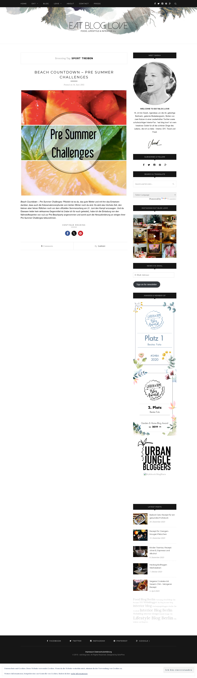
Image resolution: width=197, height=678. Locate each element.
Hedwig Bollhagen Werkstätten (158, 566)
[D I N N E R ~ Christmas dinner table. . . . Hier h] (169, 222)
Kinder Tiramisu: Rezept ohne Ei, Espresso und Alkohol (160, 550)
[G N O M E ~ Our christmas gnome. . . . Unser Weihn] (155, 222)
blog (46, 4)
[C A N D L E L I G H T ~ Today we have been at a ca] (155, 236)
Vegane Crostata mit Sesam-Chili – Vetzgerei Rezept (161, 584)
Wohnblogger (150, 602)
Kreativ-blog (168, 603)
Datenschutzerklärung (103, 651)
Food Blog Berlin (144, 599)
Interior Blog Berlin (156, 610)
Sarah (101, 246)
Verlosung (159, 600)
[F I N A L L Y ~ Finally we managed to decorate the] (169, 236)
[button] (67, 233)
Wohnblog (138, 613)
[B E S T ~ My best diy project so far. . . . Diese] (169, 250)
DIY (141, 602)
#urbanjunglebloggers (160, 606)
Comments (47, 246)
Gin (171, 614)
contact (84, 4)
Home (24, 4)
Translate (171, 199)
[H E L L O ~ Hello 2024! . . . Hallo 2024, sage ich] (140, 222)
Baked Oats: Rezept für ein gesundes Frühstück (162, 516)
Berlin (171, 606)
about (70, 4)
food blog (168, 599)
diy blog (160, 603)
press (97, 4)
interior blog (142, 606)
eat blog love (143, 622)
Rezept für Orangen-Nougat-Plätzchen (159, 532)
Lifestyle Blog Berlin (153, 618)
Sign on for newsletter (146, 284)
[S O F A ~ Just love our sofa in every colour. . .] (140, 250)
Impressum (89, 651)
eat (34, 4)
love (56, 4)
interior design (151, 613)
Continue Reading (74, 225)
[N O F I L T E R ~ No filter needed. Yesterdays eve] (155, 250)
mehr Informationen (79, 674)
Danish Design (164, 614)
